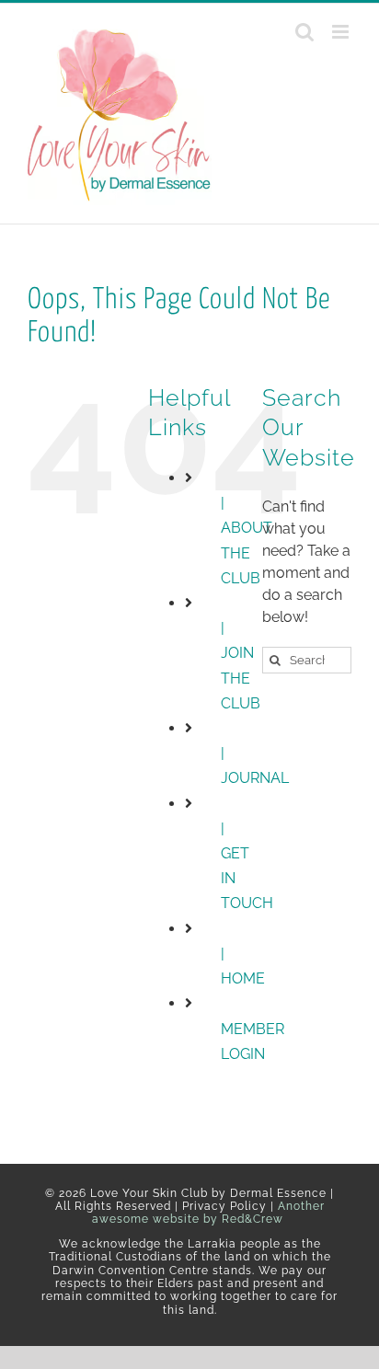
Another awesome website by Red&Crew (208, 1212)
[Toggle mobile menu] (341, 31)
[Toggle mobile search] (304, 31)
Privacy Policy (224, 1206)
